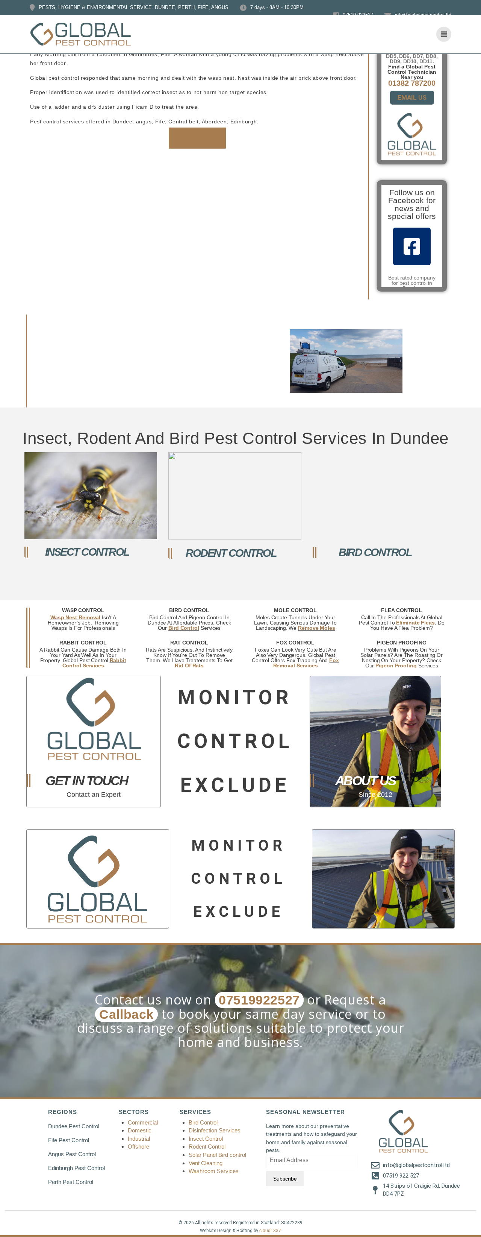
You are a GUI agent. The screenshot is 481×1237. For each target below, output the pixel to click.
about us (365, 780)
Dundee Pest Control (73, 1126)
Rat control (189, 643)
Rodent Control (207, 1146)
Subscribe (285, 1179)
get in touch (86, 780)
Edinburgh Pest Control (76, 1168)
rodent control (231, 553)
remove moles (316, 628)
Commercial (143, 1122)
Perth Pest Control (70, 1182)
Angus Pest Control (72, 1154)
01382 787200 (412, 83)
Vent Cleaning (205, 1163)
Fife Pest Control (68, 1140)
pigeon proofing (402, 643)
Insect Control (206, 1138)
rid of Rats (189, 666)
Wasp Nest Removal (75, 617)
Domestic (139, 1130)
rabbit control (83, 643)
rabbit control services (94, 663)
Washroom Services (214, 1171)
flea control (401, 610)
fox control (295, 643)
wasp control (83, 610)
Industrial (139, 1138)
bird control (375, 552)
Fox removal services (306, 663)
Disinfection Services (214, 1130)
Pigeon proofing (396, 666)
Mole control (295, 610)
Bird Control (203, 1122)
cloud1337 (270, 1230)
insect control (87, 552)
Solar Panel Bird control (217, 1155)
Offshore (139, 1146)
